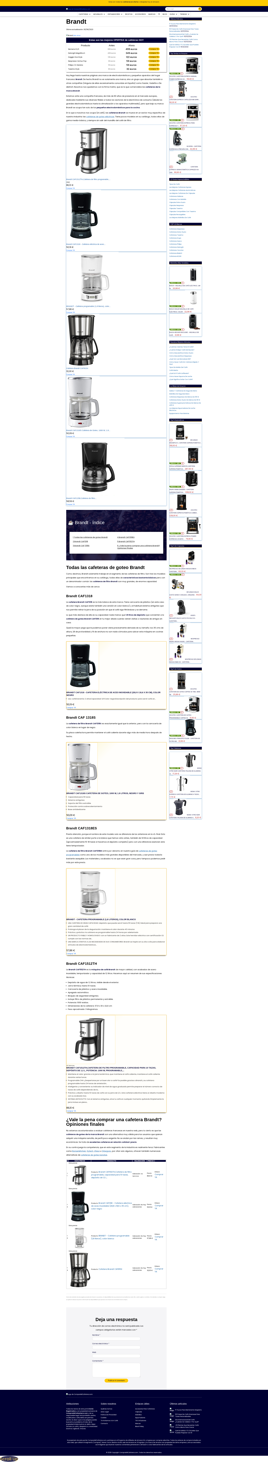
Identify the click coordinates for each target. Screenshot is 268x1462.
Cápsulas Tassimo (176, 208)
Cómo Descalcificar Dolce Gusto (181, 353)
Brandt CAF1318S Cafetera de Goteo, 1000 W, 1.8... (88, 430)
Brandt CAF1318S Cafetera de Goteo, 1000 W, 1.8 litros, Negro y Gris (105, 793)
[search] (199, 8)
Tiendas (183, 14)
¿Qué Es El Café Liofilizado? (179, 373)
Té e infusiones (140, 1421)
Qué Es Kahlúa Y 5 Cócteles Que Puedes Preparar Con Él (187, 1432)
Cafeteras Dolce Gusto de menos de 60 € (184, 400)
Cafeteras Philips (175, 244)
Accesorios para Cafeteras (145, 1409)
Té (159, 14)
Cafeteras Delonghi (176, 247)
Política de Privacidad (108, 1415)
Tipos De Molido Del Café (178, 367)
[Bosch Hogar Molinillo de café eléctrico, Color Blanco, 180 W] (193, 306)
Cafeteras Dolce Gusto (177, 232)
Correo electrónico (100, 1343)
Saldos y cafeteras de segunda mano (183, 391)
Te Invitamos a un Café (109, 1421)
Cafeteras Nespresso (177, 229)
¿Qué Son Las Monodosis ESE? (180, 359)
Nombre (96, 1335)
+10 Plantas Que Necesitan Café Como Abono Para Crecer (187, 1426)
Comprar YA (154, 49)
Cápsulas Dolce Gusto (177, 202)
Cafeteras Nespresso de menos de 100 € (184, 397)
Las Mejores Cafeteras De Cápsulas (182, 193)
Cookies (103, 1418)
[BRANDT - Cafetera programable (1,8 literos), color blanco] (92, 303)
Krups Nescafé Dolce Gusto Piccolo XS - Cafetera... (182, 618)
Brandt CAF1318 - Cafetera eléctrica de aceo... (86, 244)
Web (94, 1352)
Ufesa (97, 1151)
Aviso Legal (105, 1412)
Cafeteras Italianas (176, 196)
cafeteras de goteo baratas (94, 1155)
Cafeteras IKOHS (175, 256)
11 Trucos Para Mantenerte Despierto (182, 24)
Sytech (90, 1151)
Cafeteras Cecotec (176, 250)
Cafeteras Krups (175, 238)
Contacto (104, 1423)
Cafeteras (84, 14)
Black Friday (139, 1426)
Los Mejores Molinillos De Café (180, 217)
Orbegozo (106, 1151)
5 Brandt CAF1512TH (126, 541)
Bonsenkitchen (79, 1151)
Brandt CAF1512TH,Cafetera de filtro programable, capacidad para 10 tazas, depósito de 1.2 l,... (111, 1175)
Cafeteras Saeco (175, 241)
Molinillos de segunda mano (179, 394)
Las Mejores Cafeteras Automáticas (182, 190)
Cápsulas (138, 1412)
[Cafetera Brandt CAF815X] (82, 365)
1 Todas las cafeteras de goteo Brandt (90, 537)
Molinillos (98, 14)
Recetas (128, 14)
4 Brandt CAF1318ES (126, 537)
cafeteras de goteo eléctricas (100, 116)
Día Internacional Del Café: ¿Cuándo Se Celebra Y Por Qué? (187, 1421)
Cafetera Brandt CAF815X (77, 368)
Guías (172, 14)
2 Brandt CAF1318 (80, 541)
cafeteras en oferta (130, 2)
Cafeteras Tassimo (176, 235)
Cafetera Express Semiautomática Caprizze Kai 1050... (184, 169)
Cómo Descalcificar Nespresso (180, 356)
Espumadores (114, 14)
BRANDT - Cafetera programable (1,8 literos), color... (88, 306)
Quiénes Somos (106, 1409)
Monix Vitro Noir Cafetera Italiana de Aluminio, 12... (185, 771)
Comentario (97, 1361)
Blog (165, 14)
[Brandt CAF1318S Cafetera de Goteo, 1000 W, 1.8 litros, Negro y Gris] (83, 427)
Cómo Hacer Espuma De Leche (180, 376)
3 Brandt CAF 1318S (81, 545)
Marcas (151, 14)
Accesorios (140, 14)
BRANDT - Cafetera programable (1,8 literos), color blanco (101, 919)
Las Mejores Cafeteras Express (180, 187)
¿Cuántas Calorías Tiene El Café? (181, 347)
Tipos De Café (174, 184)
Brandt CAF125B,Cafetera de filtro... (81, 498)
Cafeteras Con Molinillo (177, 199)
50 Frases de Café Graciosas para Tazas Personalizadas (187, 1415)
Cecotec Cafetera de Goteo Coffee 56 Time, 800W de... (184, 691)
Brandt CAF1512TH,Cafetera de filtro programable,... (88, 179)
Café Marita (173, 370)
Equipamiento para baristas (179, 413)
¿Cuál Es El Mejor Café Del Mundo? (181, 350)
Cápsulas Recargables (177, 214)
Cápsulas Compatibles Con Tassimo (182, 211)
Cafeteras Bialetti (175, 253)
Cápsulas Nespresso (176, 205)
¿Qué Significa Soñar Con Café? (181, 379)
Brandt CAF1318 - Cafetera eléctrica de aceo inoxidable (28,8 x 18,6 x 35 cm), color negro (111, 1206)
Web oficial (76, 35)
